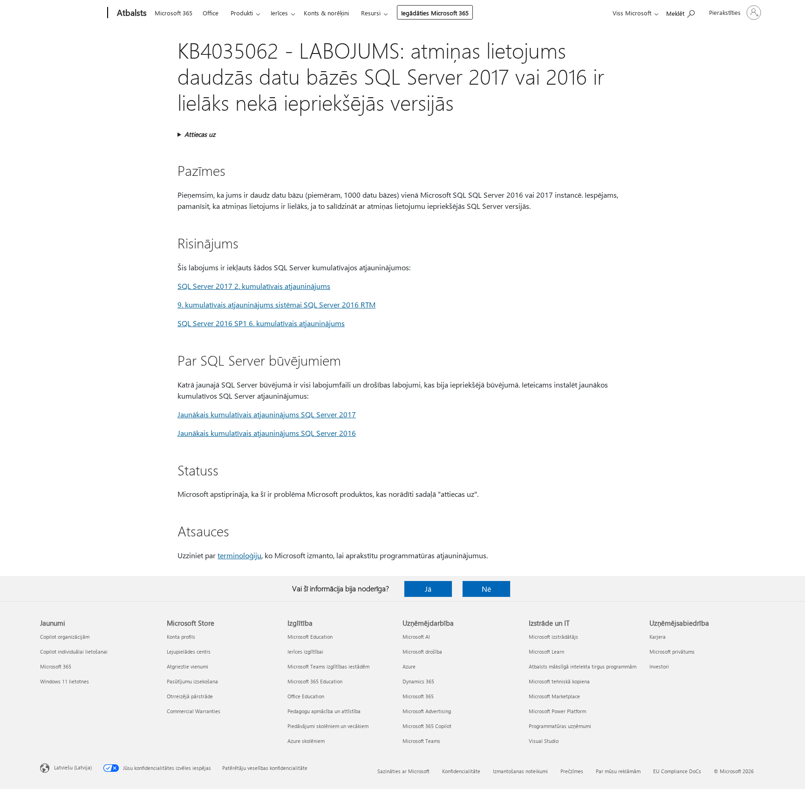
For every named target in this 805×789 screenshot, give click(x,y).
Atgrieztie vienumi (187, 666)
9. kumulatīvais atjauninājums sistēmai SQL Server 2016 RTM (276, 304)
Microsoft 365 (173, 13)
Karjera (657, 636)
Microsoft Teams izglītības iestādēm (328, 666)
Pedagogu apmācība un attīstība (324, 711)
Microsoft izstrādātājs (553, 636)
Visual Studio (544, 740)
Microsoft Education (310, 636)
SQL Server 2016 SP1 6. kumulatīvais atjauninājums (261, 323)
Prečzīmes (571, 771)
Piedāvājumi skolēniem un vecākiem (327, 725)
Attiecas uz (199, 134)
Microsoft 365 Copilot (426, 725)
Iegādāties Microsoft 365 (435, 13)
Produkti (242, 13)
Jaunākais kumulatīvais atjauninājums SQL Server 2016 (266, 433)
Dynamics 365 (418, 681)
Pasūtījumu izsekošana (192, 681)
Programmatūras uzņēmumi (560, 725)
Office (210, 13)
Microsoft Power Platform (557, 711)
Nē (486, 589)
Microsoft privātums (672, 651)
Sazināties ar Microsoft (403, 771)
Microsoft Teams (421, 740)
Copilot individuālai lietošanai (74, 651)
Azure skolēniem (306, 740)
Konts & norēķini (326, 13)
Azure (409, 666)
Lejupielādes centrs (189, 651)
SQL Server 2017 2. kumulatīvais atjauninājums (253, 286)
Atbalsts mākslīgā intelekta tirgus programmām (582, 666)
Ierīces (279, 13)
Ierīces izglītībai (305, 651)
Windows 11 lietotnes (64, 681)
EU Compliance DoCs (677, 771)
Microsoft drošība (422, 651)
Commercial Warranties (193, 711)
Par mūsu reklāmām (618, 771)
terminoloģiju (239, 555)
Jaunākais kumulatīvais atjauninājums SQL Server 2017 (266, 414)
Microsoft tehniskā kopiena (559, 681)
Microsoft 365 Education (314, 681)
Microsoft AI (416, 636)
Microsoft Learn (546, 651)
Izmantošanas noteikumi (520, 771)
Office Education (305, 696)
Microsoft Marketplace (554, 696)
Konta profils (181, 636)
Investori (659, 666)
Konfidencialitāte (461, 771)
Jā (428, 589)
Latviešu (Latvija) (73, 767)
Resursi (371, 13)
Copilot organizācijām (64, 636)
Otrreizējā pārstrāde (190, 696)
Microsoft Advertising (426, 711)
